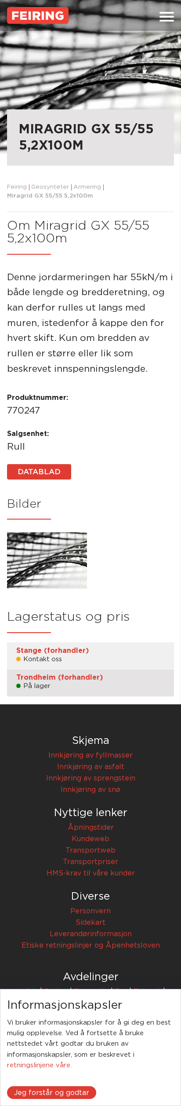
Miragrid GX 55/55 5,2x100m (50, 196)
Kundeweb (90, 838)
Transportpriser (90, 861)
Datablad (39, 472)
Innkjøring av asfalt (90, 766)
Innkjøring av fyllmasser (90, 755)
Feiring (17, 187)
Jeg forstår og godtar (51, 1092)
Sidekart (90, 922)
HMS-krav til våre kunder (91, 873)
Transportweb (90, 850)
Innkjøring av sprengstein (90, 778)
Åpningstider (91, 827)
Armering (87, 187)
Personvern (90, 911)
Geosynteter (50, 187)
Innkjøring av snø (90, 789)
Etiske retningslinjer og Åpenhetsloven (91, 945)
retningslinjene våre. (39, 1065)
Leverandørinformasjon (91, 934)
